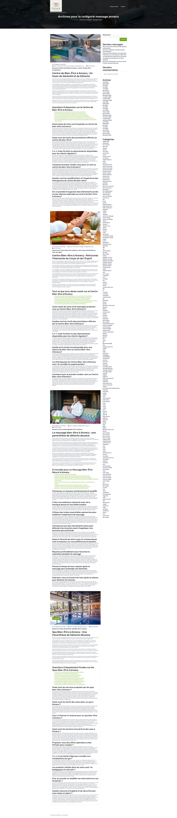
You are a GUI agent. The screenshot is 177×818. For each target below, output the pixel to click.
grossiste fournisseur (109, 305)
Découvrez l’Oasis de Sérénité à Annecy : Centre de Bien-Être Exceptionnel (71, 69)
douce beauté (106, 250)
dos (104, 249)
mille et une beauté (108, 378)
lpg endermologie (107, 343)
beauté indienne (107, 174)
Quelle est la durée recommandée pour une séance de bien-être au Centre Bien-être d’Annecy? (76, 300)
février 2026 (106, 92)
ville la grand (106, 502)
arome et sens (107, 156)
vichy (104, 497)
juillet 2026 (106, 83)
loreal (104, 340)
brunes (105, 202)
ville (104, 500)
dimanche (105, 245)
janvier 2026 (106, 93)
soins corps (106, 472)
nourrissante (106, 401)
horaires (105, 317)
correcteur (106, 234)
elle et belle (106, 254)
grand (104, 302)
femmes (105, 284)
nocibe (104, 393)
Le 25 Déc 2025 (56, 239)
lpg (103, 342)
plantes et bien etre (108, 429)
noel (104, 396)
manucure (105, 353)
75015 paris (106, 141)
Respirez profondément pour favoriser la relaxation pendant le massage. (71, 485)
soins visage (106, 481)
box (104, 199)
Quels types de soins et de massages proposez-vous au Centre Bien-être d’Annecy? (73, 296)
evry (104, 277)
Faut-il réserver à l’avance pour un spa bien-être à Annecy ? (68, 675)
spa (83, 66)
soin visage (106, 469)
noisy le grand (106, 398)
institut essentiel (107, 325)
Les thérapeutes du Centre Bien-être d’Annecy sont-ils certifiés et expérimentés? (73, 302)
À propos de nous (114, 6)
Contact (123, 6)
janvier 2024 (106, 133)
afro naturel (106, 144)
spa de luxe (106, 484)
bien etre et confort (108, 186)
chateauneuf (106, 222)
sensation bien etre (108, 457)
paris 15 (105, 414)
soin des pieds (106, 466)
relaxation (105, 444)
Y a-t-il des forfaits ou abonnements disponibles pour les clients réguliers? (71, 115)
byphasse (105, 209)
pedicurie (105, 419)
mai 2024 (105, 126)
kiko (104, 338)
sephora (105, 461)
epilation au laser (107, 259)
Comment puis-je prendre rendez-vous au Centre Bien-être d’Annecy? (70, 303)
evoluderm (105, 275)
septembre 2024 (107, 120)
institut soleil (106, 330)
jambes (105, 333)
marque (105, 360)
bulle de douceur (107, 207)
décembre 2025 (107, 95)
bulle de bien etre (107, 206)
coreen (105, 231)
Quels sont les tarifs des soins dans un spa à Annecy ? (67, 673)
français (105, 292)
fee (104, 280)
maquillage (106, 355)
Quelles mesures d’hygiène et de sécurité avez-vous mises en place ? (70, 684)
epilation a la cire (107, 257)
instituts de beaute (108, 332)
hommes (105, 315)
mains (104, 351)
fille (104, 289)
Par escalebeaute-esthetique (59, 64)
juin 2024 (105, 125)
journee (105, 337)
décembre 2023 (107, 135)
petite (104, 423)
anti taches (106, 153)
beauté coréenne (107, 166)
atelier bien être (107, 159)
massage (72, 66)
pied (104, 424)
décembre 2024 (107, 115)
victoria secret (107, 499)
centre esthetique (108, 219)
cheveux (105, 224)
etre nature (106, 274)
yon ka (104, 512)
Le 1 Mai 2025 (56, 618)
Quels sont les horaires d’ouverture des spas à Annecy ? (67, 676)
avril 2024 (105, 128)
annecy (55, 66)
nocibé (104, 395)
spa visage (106, 486)
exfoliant (105, 279)
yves (104, 514)
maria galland (106, 356)
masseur (87, 425)
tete (104, 489)
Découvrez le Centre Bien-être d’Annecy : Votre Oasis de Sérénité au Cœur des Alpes (73, 251)
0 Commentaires (91, 66)
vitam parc (106, 505)
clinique (105, 229)
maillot (104, 348)
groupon (105, 307)
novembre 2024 (107, 117)
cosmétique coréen (108, 236)
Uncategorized (107, 494)
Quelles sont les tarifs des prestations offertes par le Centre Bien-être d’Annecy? (73, 297)
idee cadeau (106, 322)
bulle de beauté (107, 204)
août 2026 (105, 82)
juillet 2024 (106, 123)
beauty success (107, 181)
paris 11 (105, 413)
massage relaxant (108, 370)
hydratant (105, 318)
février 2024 (106, 131)
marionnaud (106, 358)
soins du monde (107, 477)
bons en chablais (107, 196)
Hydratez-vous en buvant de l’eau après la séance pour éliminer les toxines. (71, 488)
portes (104, 431)
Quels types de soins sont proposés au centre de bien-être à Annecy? (70, 112)
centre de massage (108, 216)
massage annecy (78, 66)
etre (104, 272)
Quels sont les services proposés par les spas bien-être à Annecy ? (69, 672)
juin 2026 (105, 85)
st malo (105, 487)
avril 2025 (105, 108)
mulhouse (105, 381)
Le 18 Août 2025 (57, 418)
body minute (106, 194)
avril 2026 (105, 88)
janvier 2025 (106, 113)
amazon (105, 148)
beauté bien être (107, 164)
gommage (105, 300)
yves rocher (106, 515)
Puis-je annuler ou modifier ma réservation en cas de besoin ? (68, 682)
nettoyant (105, 391)
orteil (104, 406)
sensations (106, 459)
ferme (104, 285)
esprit (104, 269)
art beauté (106, 158)
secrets (105, 454)
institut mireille (107, 328)
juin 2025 (105, 105)
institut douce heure (108, 323)
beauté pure (106, 179)
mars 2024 (106, 130)
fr (103, 290)
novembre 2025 (107, 97)
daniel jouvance (107, 244)
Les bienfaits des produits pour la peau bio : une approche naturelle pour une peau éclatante (115, 58)
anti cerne (105, 151)
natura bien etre (107, 383)
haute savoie (66, 66)
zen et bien (106, 517)
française (105, 294)
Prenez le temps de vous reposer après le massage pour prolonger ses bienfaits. (72, 486)
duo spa (105, 252)
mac (104, 345)
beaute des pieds (107, 169)
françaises (106, 295)
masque (105, 363)
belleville (105, 183)
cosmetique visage (108, 237)
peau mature (106, 416)
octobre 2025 (106, 98)
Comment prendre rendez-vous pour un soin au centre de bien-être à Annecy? (72, 116)
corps (104, 232)
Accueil (76, 19)
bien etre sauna (107, 188)
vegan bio (105, 496)
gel (103, 298)
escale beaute (107, 267)
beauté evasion (107, 171)
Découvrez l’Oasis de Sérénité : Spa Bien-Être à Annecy (69, 629)
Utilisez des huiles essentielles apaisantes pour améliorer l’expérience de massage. (73, 477)
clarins (104, 227)
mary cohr (105, 361)
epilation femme (107, 262)
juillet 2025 (106, 103)
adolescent (106, 143)
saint (104, 449)
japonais (105, 335)
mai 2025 (105, 107)
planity (104, 428)
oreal (104, 404)
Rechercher (107, 35)
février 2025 (106, 112)
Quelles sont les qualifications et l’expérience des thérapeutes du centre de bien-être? (74, 118)
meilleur (105, 375)
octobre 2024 (106, 118)
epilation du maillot (108, 260)
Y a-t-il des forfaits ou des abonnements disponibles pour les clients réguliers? (72, 299)
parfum (105, 411)
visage (104, 504)
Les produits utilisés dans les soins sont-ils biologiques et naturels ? (70, 681)
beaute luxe (106, 176)
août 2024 (105, 122)
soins (104, 471)
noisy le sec (106, 399)
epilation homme (107, 264)
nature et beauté (107, 385)
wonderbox (106, 510)
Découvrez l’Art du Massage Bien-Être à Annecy (67, 429)
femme (105, 282)
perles (104, 421)
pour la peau (106, 434)
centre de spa (60, 66)
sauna (104, 451)
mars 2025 (105, 110)
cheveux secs (106, 226)
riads (104, 447)
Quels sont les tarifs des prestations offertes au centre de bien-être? (70, 113)
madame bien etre (108, 346)
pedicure (105, 418)
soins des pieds (107, 474)
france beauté (107, 297)
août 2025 (105, 102)
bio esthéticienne (107, 191)
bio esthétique (107, 193)
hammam (105, 310)
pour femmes (106, 433)
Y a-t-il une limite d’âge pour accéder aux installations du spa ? (69, 679)
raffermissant (106, 439)
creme (104, 241)
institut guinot (107, 327)
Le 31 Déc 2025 (56, 57)
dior (104, 247)
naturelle (105, 390)
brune (104, 201)
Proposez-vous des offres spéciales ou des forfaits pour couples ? (69, 678)
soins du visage (107, 479)
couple (104, 239)
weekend (105, 509)
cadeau (105, 211)
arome (104, 154)
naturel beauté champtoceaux (111, 388)
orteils (104, 408)
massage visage (107, 371)
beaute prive (106, 178)
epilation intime (107, 265)
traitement (106, 492)
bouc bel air (106, 197)
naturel (105, 386)
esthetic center (107, 270)
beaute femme (107, 173)
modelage (105, 380)
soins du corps (107, 476)
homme (105, 313)
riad (104, 446)
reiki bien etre (106, 443)
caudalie (105, 214)
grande (105, 303)
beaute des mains (107, 168)
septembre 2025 (107, 100)
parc (104, 409)
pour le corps (106, 436)
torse (104, 491)
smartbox (105, 462)
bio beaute (106, 189)
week (104, 507)
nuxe (104, 403)
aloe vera (105, 146)
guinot (104, 308)
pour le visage (106, 438)
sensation (105, 456)
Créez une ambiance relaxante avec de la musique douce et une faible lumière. (72, 476)
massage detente (107, 368)
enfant (105, 255)
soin (104, 464)
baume (104, 163)
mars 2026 (106, 90)
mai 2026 (105, 87)
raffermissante (107, 441)
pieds (104, 426)
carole (104, 212)
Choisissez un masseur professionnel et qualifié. (65, 474)
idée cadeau (106, 320)
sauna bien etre (107, 452)
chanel (104, 221)
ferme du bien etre (108, 287)
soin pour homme (107, 467)
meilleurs (105, 376)
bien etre (105, 184)
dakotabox (106, 242)
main (104, 350)
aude (104, 161)
